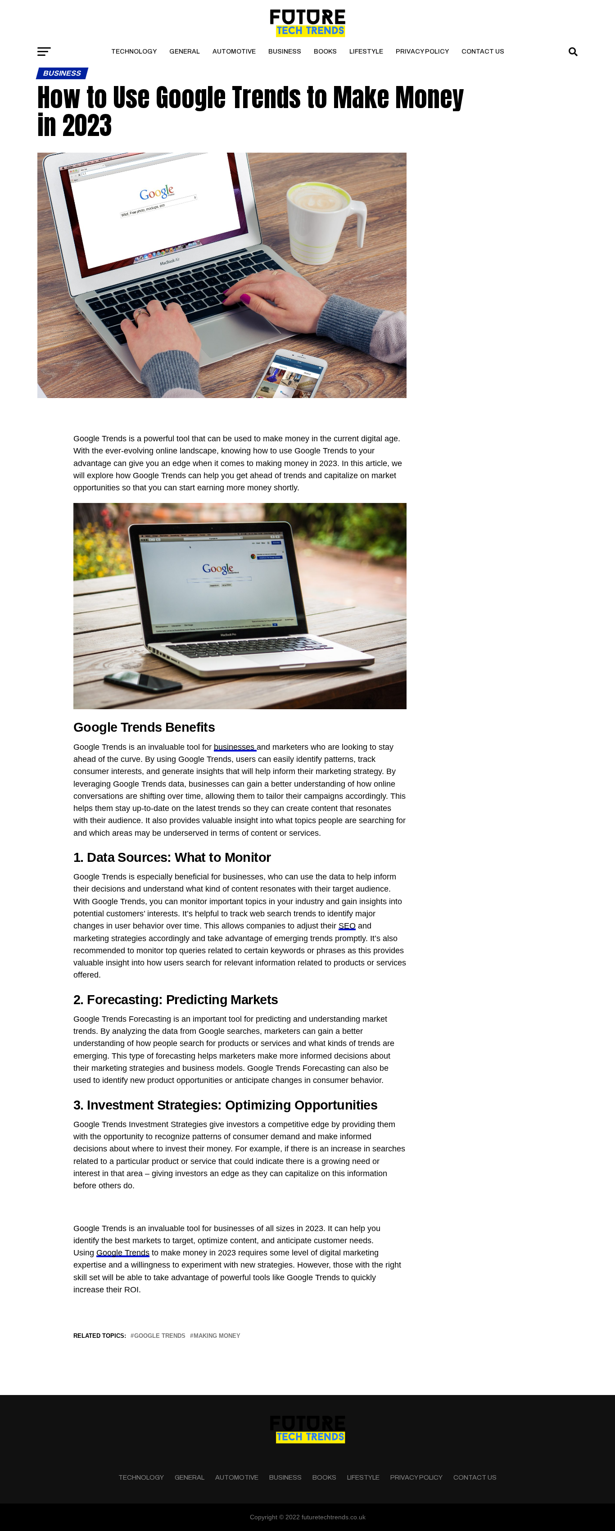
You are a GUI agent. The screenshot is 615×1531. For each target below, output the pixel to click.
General (184, 51)
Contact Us (482, 51)
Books (325, 51)
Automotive (234, 51)
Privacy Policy (422, 51)
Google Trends (122, 1252)
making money (217, 1336)
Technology (134, 51)
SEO (347, 925)
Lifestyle (366, 51)
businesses (235, 747)
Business (284, 51)
